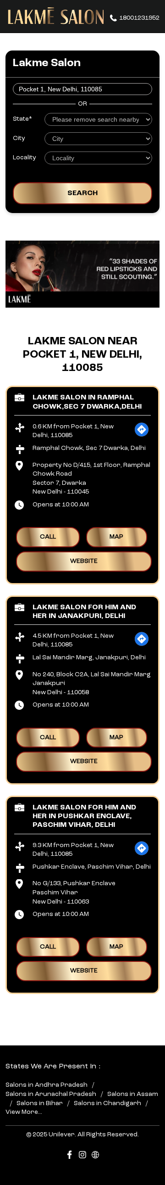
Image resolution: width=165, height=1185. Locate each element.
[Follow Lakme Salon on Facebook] (69, 1156)
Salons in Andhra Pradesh (47, 1085)
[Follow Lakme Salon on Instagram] (82, 1156)
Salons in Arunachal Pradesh (51, 1094)
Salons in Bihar (39, 1103)
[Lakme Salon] (56, 16)
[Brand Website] (95, 1156)
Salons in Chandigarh (107, 1103)
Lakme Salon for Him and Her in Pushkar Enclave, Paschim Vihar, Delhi (84, 816)
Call (48, 537)
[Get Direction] (141, 435)
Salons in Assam (132, 1094)
